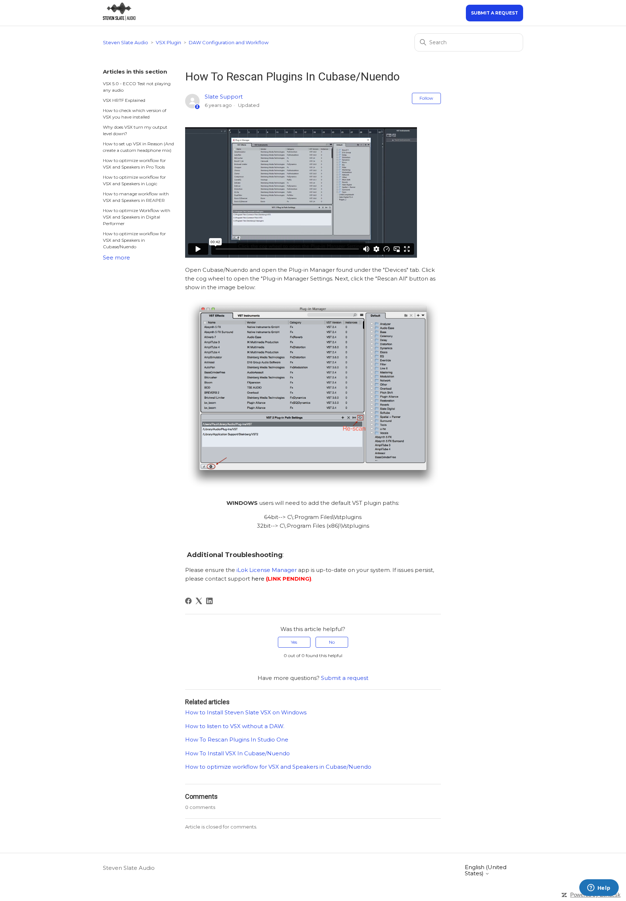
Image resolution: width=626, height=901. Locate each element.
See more (116, 257)
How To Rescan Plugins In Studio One (236, 739)
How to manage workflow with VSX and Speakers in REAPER (136, 197)
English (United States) (485, 870)
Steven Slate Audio (125, 42)
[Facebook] (188, 601)
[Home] (119, 18)
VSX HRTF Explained (124, 100)
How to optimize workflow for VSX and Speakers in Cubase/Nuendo (134, 240)
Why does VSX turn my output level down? (135, 130)
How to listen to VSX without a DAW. (234, 726)
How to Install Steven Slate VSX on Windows (245, 712)
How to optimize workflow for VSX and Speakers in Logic (134, 180)
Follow (426, 98)
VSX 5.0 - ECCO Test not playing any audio (137, 87)
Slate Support (224, 96)
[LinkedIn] (209, 601)
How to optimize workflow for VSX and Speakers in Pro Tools (134, 164)
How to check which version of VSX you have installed (134, 114)
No (332, 642)
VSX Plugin (168, 42)
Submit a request (494, 13)
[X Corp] (199, 601)
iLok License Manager (267, 569)
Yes (294, 642)
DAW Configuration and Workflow (228, 42)
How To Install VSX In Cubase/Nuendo (237, 753)
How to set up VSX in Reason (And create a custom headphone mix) (138, 147)
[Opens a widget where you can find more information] (599, 888)
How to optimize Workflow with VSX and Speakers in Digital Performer (136, 217)
